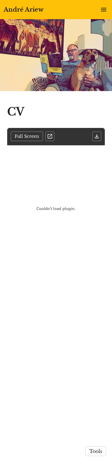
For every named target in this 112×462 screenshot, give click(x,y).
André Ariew (24, 9)
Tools (95, 451)
